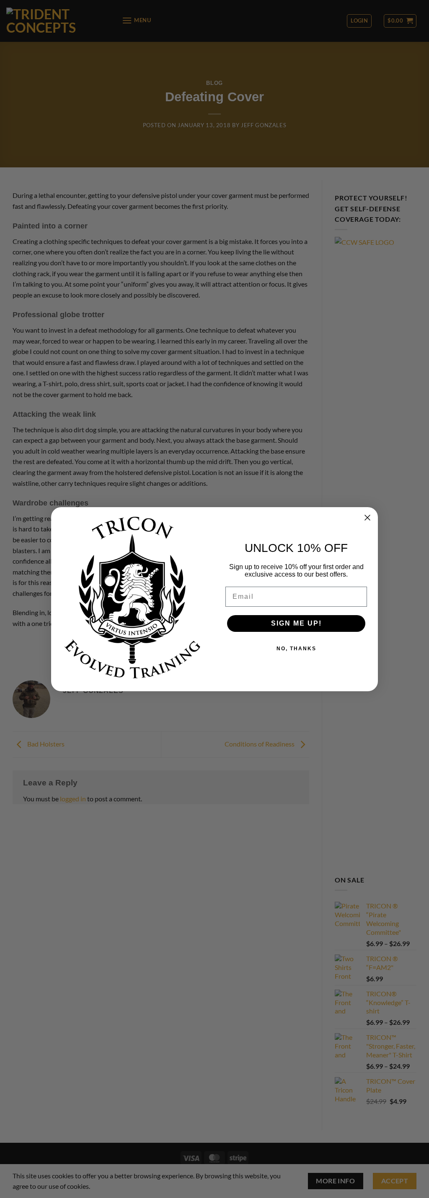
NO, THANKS (296, 649)
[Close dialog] (367, 517)
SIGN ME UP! (296, 623)
